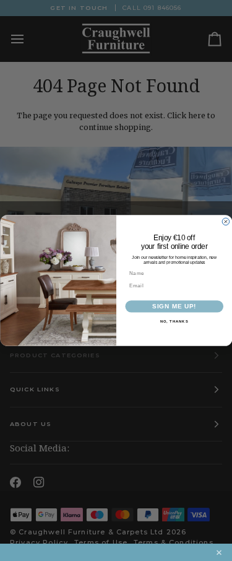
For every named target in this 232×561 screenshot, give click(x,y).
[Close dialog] (226, 221)
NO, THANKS (174, 322)
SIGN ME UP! (174, 306)
